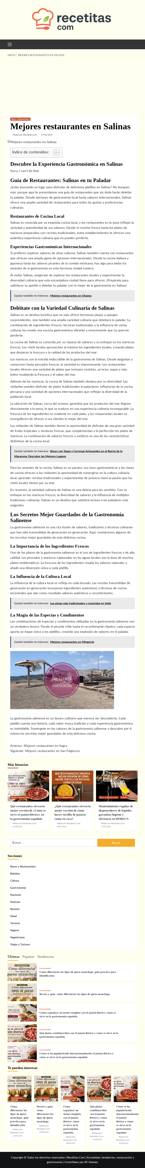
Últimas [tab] (14, 956)
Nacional (15, 895)
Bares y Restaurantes (20, 119)
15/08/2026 (123, 1143)
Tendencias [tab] (45, 956)
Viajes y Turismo (20, 944)
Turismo (15, 923)
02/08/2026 (17, 826)
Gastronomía (18, 888)
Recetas (15, 909)
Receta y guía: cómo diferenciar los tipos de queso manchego (74, 994)
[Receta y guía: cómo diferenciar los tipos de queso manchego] (22, 998)
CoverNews (71, 1162)
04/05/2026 (61, 826)
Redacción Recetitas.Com (25, 135)
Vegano (14, 930)
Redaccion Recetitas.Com (113, 823)
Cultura (14, 880)
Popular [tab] (28, 956)
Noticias (15, 902)
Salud (13, 916)
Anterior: (38, 746)
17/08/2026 (97, 1139)
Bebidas (124, 797)
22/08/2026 (17, 1136)
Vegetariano (17, 937)
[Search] (133, 44)
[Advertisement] (72, 86)
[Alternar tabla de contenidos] (55, 152)
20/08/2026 (44, 1132)
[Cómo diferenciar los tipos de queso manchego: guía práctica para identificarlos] (22, 977)
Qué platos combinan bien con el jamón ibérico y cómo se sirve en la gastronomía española (98, 1117)
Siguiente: (45, 751)
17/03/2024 (47, 135)
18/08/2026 (70, 1143)
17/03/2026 (106, 826)
